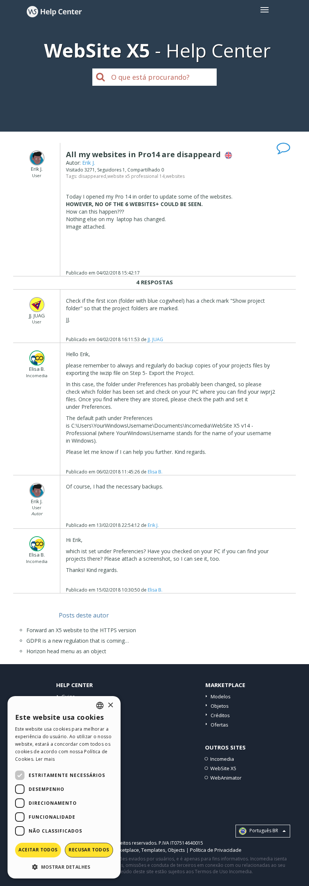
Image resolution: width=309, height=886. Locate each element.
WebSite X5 (223, 768)
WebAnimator (226, 777)
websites (175, 176)
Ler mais (45, 759)
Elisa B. (155, 472)
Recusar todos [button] (89, 850)
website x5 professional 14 (136, 176)
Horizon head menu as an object (66, 651)
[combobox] (100, 705)
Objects (176, 850)
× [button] (110, 705)
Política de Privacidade (216, 850)
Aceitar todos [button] (37, 850)
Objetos (220, 705)
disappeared (92, 176)
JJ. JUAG (155, 339)
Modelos (221, 696)
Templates (153, 850)
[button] (64, 866)
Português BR (263, 831)
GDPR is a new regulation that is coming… (77, 640)
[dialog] (64, 787)
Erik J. (88, 162)
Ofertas (219, 724)
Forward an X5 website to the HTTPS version (81, 630)
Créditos (220, 715)
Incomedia (222, 759)
